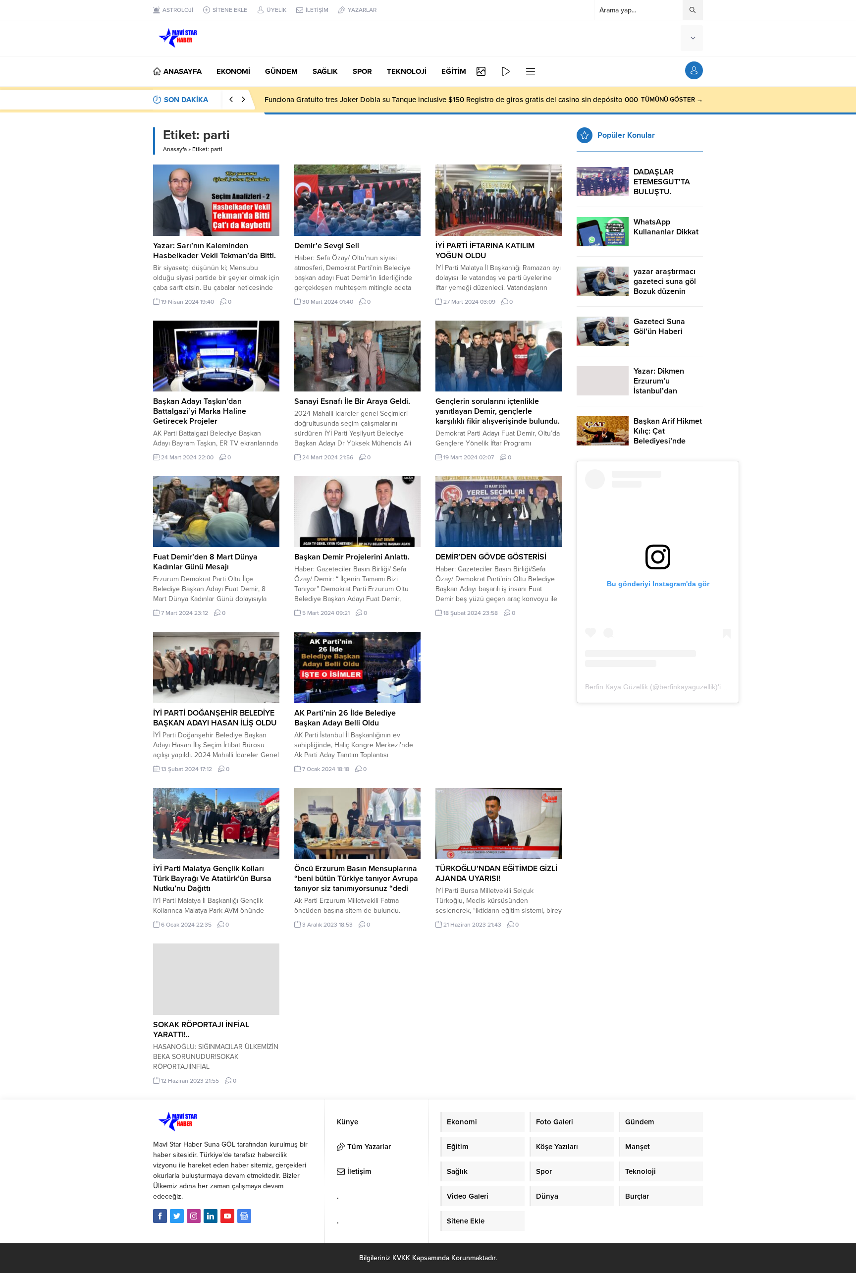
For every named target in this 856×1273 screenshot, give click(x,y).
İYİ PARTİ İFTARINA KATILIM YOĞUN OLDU (485, 251)
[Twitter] (177, 1216)
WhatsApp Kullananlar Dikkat (666, 227)
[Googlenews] (244, 1216)
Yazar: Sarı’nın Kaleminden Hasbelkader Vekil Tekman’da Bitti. (214, 251)
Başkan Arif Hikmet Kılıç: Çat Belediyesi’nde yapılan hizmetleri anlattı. (668, 441)
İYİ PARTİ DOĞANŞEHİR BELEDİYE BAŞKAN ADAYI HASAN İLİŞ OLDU (215, 718)
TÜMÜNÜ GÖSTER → (672, 100)
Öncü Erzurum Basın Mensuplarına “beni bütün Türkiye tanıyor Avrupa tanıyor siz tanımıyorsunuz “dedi (356, 878)
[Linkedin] (210, 1216)
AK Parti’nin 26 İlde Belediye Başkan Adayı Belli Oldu (345, 718)
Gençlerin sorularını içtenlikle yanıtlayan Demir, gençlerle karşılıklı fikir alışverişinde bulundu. (497, 411)
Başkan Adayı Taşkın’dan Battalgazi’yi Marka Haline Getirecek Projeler (199, 411)
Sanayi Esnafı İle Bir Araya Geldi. (352, 401)
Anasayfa (175, 149)
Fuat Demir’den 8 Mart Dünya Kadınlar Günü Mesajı (205, 562)
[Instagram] (194, 1216)
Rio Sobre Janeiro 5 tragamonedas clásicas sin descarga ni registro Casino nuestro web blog (418, 99)
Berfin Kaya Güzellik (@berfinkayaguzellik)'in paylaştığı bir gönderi (689, 687)
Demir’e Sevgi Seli (326, 246)
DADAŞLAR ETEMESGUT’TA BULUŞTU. (662, 182)
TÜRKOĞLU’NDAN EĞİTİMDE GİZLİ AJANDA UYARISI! (496, 874)
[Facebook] (160, 1216)
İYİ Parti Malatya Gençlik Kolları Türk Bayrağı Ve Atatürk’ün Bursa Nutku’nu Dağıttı (212, 878)
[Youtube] (227, 1216)
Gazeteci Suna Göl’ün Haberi (659, 326)
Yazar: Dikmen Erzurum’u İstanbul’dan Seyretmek (659, 386)
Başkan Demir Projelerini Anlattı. (352, 557)
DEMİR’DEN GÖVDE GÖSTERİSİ (490, 557)
